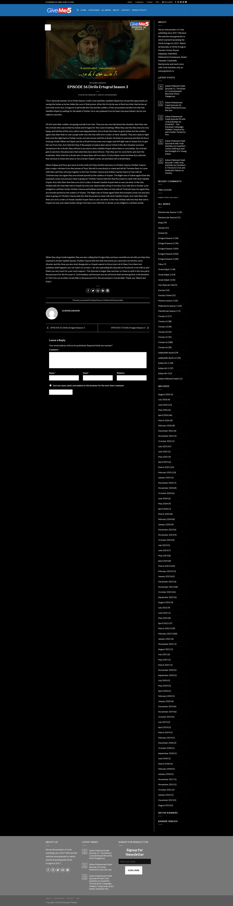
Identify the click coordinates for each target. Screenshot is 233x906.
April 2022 (163, 623)
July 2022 (162, 607)
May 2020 (163, 685)
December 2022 (165, 581)
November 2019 (166, 711)
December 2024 (165, 482)
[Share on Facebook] (88, 290)
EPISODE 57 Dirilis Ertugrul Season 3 (128, 327)
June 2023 (163, 550)
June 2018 (163, 758)
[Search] (78, 10)
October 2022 (165, 592)
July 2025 (162, 446)
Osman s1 (162, 316)
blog (160, 222)
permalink (119, 300)
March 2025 (164, 467)
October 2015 (165, 789)
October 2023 (165, 540)
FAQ (157, 2)
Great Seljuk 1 (164, 269)
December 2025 (165, 430)
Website (120, 373)
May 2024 (163, 503)
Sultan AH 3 (163, 373)
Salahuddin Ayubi (166, 352)
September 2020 (166, 675)
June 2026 (163, 404)
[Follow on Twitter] (181, 2)
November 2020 (166, 670)
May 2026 (163, 410)
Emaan (161, 233)
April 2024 (163, 508)
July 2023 (162, 545)
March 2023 (164, 566)
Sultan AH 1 (163, 363)
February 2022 (165, 633)
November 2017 (166, 779)
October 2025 (165, 441)
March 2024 (164, 514)
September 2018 (166, 753)
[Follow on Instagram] (178, 2)
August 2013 (164, 805)
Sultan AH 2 (163, 368)
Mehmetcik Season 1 (167, 305)
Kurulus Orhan (164, 295)
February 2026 (165, 425)
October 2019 (165, 716)
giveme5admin (110, 95)
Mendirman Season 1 (167, 311)
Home (83, 10)
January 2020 (164, 701)
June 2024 (163, 498)
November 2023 (166, 534)
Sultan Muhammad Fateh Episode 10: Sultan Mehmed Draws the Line (175, 106)
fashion (166, 197)
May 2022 (163, 618)
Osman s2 (162, 321)
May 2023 (163, 555)
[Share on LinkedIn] (107, 290)
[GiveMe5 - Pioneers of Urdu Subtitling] (59, 10)
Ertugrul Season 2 (166, 243)
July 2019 (162, 722)
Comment (54, 350)
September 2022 (166, 597)
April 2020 (163, 691)
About (130, 2)
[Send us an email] (183, 2)
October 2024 (165, 493)
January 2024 (164, 524)
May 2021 (163, 659)
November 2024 (166, 488)
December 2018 (165, 742)
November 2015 (166, 784)
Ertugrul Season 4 (166, 253)
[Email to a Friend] (98, 290)
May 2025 (163, 456)
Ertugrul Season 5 (166, 259)
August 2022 (164, 602)
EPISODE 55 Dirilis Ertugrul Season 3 (67, 327)
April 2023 (163, 560)
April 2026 (163, 415)
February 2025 (165, 472)
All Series (106, 10)
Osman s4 (162, 331)
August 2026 (164, 394)
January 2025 (164, 477)
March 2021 (164, 665)
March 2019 (164, 732)
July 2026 (162, 399)
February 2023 (165, 571)
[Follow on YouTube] (186, 2)
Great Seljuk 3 (164, 279)
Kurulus (161, 290)
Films (160, 264)
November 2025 (166, 436)
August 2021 (164, 649)
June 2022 (163, 613)
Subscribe (134, 870)
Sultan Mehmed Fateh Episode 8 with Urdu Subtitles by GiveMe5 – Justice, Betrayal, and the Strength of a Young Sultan (176, 147)
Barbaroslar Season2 (167, 217)
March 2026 (164, 420)
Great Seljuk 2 (164, 274)
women (175, 197)
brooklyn (161, 197)
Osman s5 (162, 337)
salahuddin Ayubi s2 (167, 357)
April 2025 (163, 462)
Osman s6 (162, 342)
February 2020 (165, 696)
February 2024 (165, 519)
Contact (150, 2)
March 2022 (164, 628)
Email (86, 373)
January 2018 (164, 774)
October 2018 (165, 748)
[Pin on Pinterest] (103, 290)
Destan (161, 227)
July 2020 (162, 680)
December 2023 (165, 529)
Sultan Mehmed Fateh (168, 378)
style (171, 197)
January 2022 (164, 639)
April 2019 (163, 727)
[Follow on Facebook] (176, 2)
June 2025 (163, 451)
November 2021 (166, 644)
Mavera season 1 (166, 300)
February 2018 (165, 768)
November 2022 (166, 586)
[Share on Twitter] (93, 290)
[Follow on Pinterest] (67, 870)
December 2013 (165, 800)
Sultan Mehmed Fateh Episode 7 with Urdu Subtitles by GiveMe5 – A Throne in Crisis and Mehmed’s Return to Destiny (176, 166)
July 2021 (162, 654)
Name (52, 373)
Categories (139, 2)
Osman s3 (162, 326)
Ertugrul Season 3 (98, 83)
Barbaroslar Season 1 (168, 212)
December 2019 (165, 706)
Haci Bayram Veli (166, 285)
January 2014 (164, 794)
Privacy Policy (139, 10)
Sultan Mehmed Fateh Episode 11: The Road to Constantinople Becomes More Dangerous (175, 91)
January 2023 (164, 576)
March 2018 (164, 763)
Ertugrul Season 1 (166, 238)
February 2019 (165, 737)
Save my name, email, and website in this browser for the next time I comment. (88, 385)
